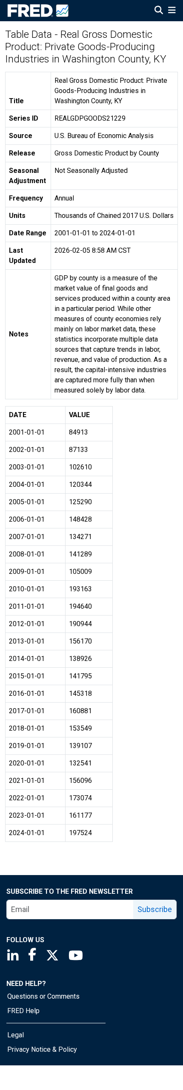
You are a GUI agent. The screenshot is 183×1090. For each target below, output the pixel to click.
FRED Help (23, 1011)
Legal (15, 1035)
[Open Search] (159, 11)
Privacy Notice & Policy (42, 1049)
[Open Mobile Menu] (172, 11)
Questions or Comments (43, 996)
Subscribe (154, 909)
